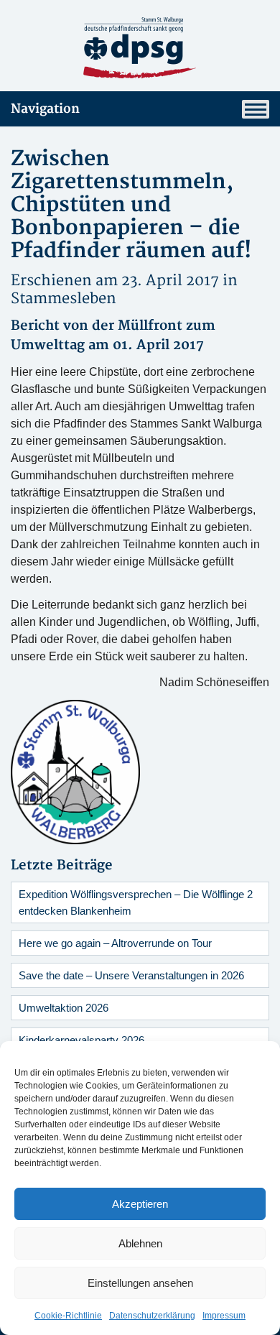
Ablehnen (140, 1243)
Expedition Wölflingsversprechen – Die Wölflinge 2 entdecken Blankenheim (136, 902)
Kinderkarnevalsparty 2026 (81, 1040)
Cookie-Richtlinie (68, 1316)
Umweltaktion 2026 (63, 1008)
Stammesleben (63, 299)
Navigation (45, 108)
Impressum (224, 1316)
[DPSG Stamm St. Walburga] (140, 48)
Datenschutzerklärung (152, 1316)
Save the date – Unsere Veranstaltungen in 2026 (131, 975)
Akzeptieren (140, 1204)
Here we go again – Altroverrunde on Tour (115, 943)
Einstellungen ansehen (140, 1283)
